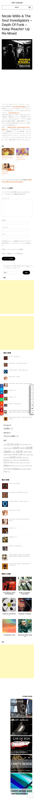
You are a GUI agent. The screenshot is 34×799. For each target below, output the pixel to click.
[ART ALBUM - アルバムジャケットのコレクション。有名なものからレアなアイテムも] (21, 735)
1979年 (29, 444)
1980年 (5, 448)
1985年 (7, 451)
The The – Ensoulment (14, 356)
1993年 (5, 454)
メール (5, 227)
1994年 (10, 454)
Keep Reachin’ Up (14, 112)
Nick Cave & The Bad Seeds (26, 465)
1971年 (10, 444)
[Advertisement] (17, 297)
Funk (13, 179)
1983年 (22, 448)
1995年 (15, 454)
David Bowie (24, 460)
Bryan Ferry (16, 460)
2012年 (26, 457)
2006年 (18, 457)
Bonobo (11, 460)
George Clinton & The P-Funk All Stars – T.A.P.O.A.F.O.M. (22, 157)
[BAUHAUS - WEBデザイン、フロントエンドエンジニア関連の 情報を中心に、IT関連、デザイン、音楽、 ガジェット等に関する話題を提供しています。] (21, 716)
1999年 (28, 454)
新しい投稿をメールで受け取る (13, 253)
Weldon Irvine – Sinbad (14, 376)
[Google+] (1, 406)
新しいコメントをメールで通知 (13, 249)
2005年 (13, 457)
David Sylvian (8, 462)
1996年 (20, 454)
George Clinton (27, 462)
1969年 (5, 444)
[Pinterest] (1, 396)
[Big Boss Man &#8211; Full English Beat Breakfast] (8, 151)
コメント (5, 198)
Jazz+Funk (17, 179)
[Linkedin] (1, 392)
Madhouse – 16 (12, 397)
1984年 (29, 447)
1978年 (26, 444)
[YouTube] (1, 410)
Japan (6, 465)
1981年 (10, 448)
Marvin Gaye (17, 465)
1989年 (30, 452)
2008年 (29, 179)
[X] (1, 389)
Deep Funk (9, 179)
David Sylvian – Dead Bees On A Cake (18, 363)
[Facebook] (1, 386)
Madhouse (12, 465)
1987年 (19, 451)
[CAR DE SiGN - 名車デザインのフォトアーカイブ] (21, 753)
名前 (4, 220)
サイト (4, 234)
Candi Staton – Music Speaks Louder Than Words (20, 383)
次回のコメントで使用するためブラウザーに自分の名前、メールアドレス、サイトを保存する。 (16, 243)
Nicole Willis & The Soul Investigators (12, 181)
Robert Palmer (23, 469)
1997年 (24, 454)
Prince (16, 468)
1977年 (22, 444)
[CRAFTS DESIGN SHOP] (21, 794)
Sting (9, 471)
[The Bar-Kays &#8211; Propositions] (8, 167)
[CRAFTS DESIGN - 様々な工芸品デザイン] (21, 772)
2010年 (23, 457)
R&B (22, 179)
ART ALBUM (17, 3)
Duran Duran (16, 462)
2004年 (7, 457)
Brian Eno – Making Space (15, 403)
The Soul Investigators (19, 106)
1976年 (16, 444)
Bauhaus (6, 460)
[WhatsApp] (1, 399)
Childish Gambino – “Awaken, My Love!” (18, 370)
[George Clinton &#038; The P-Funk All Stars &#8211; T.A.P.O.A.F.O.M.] (22, 151)
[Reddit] (1, 403)
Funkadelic (21, 462)
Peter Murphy (8, 469)
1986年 (13, 452)
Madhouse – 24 (12, 390)
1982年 (15, 448)
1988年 (25, 452)
